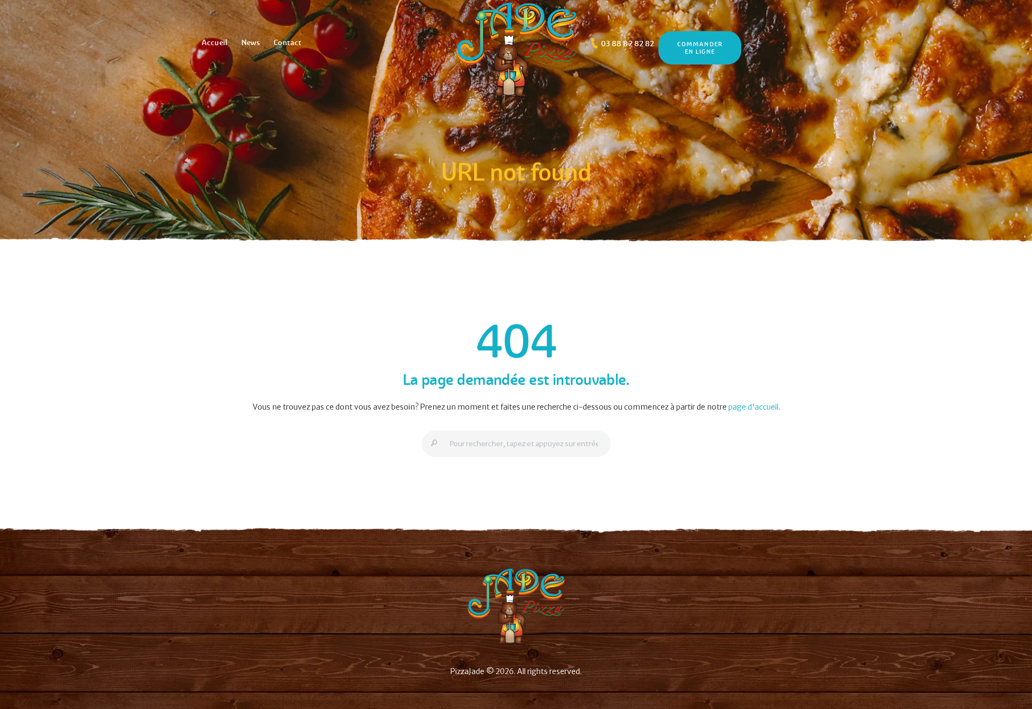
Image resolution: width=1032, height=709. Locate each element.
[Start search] (431, 443)
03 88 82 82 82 (628, 43)
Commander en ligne (699, 47)
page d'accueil (753, 407)
